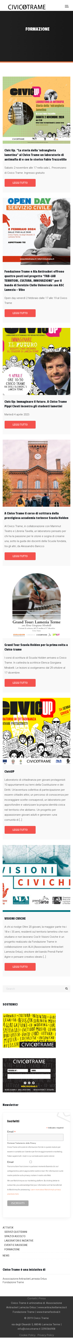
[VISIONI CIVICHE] (36, 878)
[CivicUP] (36, 731)
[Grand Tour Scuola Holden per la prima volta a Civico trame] (36, 604)
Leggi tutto (20, 182)
